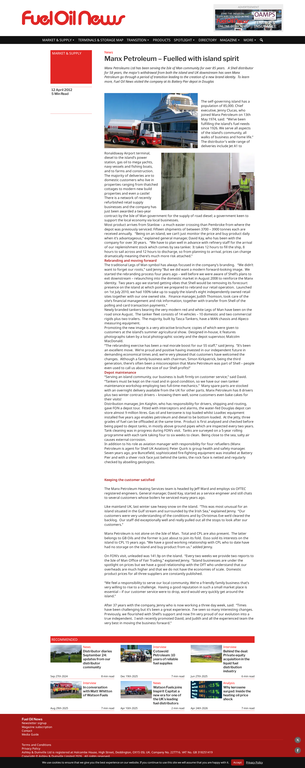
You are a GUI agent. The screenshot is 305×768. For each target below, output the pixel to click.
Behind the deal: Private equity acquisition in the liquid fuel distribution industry (236, 661)
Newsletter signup (34, 723)
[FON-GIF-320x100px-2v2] (248, 20)
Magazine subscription (37, 727)
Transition (136, 40)
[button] (261, 40)
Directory (208, 40)
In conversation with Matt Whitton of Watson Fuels (97, 691)
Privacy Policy (31, 748)
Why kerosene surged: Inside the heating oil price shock (237, 693)
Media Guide (30, 734)
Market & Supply (57, 40)
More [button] (248, 40)
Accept (237, 762)
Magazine (228, 40)
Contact (27, 731)
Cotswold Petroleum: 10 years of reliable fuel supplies (165, 657)
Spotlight (183, 40)
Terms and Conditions (36, 745)
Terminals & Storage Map (100, 40)
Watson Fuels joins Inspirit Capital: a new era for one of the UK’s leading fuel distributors (167, 695)
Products (162, 40)
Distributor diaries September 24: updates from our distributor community (97, 659)
